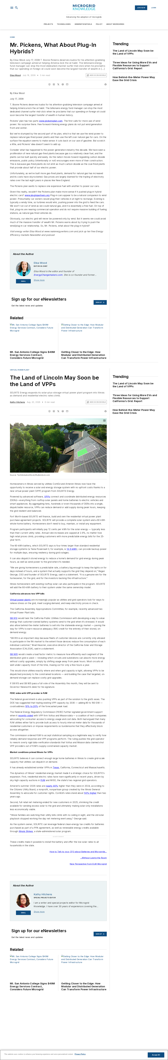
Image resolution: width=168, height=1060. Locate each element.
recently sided (25, 715)
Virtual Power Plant (19, 370)
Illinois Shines (26, 831)
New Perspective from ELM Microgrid (88, 859)
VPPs (47, 496)
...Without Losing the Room (93, 853)
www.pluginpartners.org (37, 195)
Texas (56, 767)
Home (12, 37)
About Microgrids (115, 24)
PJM (42, 780)
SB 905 (14, 654)
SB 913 (13, 618)
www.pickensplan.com (51, 121)
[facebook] (49, 84)
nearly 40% (52, 786)
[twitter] (58, 84)
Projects (48, 24)
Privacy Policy (80, 1054)
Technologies (64, 24)
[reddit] (62, 84)
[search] (16, 8)
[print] (105, 84)
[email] (67, 84)
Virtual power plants (20, 599)
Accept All (156, 1055)
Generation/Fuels (83, 24)
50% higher (90, 793)
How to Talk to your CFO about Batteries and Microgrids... (78, 846)
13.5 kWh (71, 549)
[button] (12, 8)
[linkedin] (54, 84)
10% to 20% (31, 706)
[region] (84, 1055)
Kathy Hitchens (17, 402)
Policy (99, 24)
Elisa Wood (15, 75)
